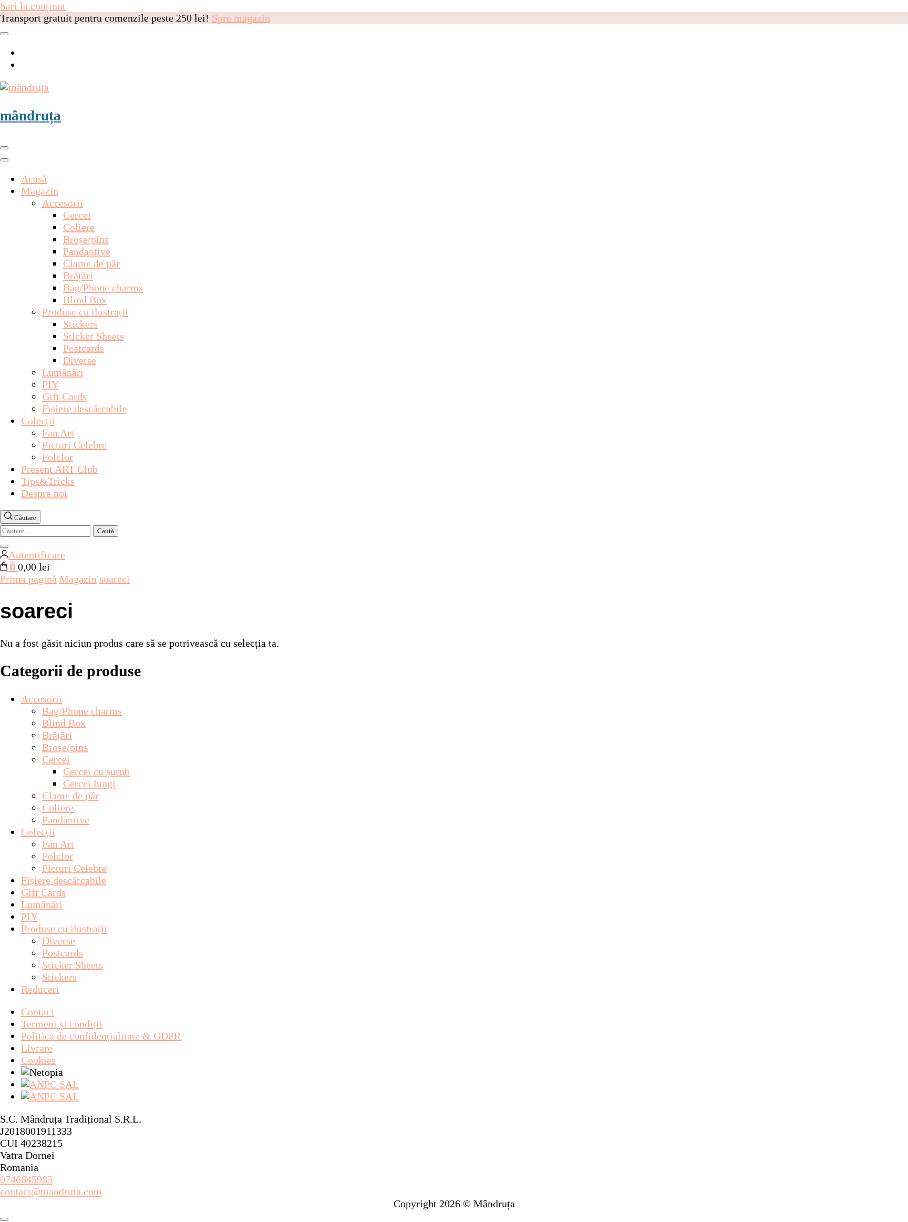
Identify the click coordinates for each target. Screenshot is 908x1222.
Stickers (80, 324)
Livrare (37, 1048)
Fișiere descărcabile (84, 408)
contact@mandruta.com (51, 1191)
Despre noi (44, 493)
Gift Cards (64, 396)
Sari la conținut (33, 6)
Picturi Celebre (74, 445)
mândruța (30, 116)
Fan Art (58, 433)
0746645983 (26, 1179)
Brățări (78, 275)
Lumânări (63, 372)
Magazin (39, 191)
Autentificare (36, 555)
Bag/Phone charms (103, 287)
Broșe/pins (86, 239)
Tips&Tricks (48, 481)
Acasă (34, 179)
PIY (50, 384)
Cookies (38, 1060)
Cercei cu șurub (96, 771)
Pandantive (86, 251)
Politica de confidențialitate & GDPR (101, 1036)
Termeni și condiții (61, 1024)
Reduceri (40, 989)
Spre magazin (241, 18)
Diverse (79, 360)
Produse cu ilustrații (85, 312)
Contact (37, 1011)
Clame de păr (91, 263)
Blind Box (85, 300)
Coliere (79, 227)
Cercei (77, 215)
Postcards (83, 348)
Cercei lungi (89, 783)
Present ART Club (59, 469)
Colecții (38, 420)
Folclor (57, 457)
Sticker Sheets (93, 336)
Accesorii (62, 203)
